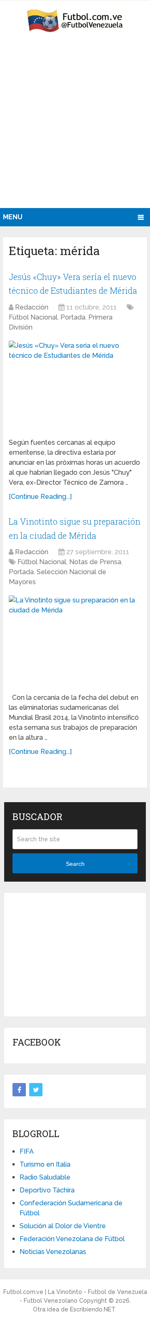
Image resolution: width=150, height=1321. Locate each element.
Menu (12, 217)
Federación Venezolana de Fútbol (72, 1239)
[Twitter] (35, 1089)
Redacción (31, 307)
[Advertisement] (75, 129)
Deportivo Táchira (47, 1190)
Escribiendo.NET (92, 1309)
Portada (72, 317)
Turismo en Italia (45, 1164)
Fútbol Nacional (33, 317)
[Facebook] (19, 1089)
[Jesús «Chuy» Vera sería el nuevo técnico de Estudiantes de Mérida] (75, 386)
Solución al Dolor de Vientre (63, 1226)
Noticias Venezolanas (53, 1252)
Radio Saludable (45, 1177)
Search (75, 863)
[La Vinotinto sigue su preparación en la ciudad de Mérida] (75, 640)
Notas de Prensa (95, 562)
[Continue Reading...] (40, 497)
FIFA (27, 1151)
